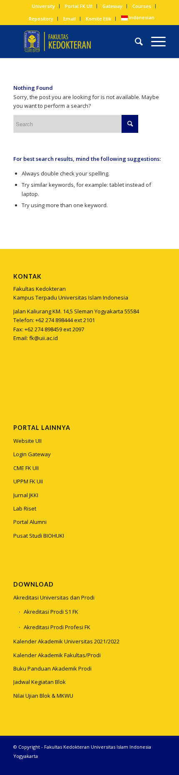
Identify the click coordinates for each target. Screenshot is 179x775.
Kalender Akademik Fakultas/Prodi (57, 655)
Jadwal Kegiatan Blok (39, 682)
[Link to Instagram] (19, 380)
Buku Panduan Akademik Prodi (52, 668)
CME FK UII (26, 468)
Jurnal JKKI (25, 495)
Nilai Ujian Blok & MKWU (43, 695)
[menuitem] (44, 6)
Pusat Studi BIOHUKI (38, 535)
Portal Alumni (30, 522)
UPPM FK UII (28, 481)
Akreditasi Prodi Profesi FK (57, 627)
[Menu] (154, 41)
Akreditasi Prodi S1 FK (51, 611)
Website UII (27, 441)
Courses (141, 6)
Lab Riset (24, 508)
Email (69, 18)
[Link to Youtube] (159, 764)
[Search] (135, 41)
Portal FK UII (78, 6)
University (43, 6)
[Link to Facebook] (147, 764)
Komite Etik (98, 18)
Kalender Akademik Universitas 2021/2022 (66, 641)
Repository (41, 18)
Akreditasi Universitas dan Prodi (53, 597)
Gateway (112, 6)
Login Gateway (32, 454)
